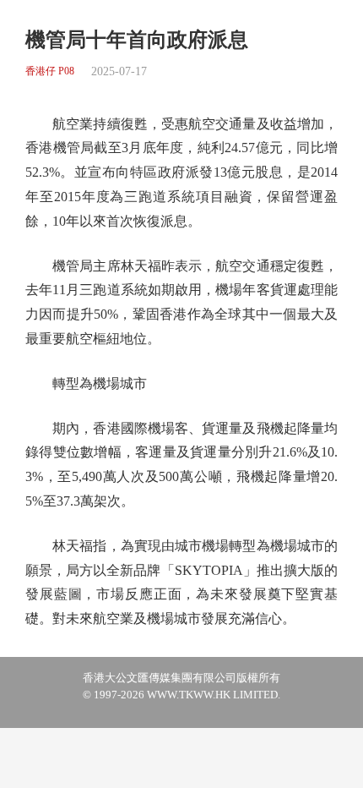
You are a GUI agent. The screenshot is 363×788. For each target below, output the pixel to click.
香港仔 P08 (49, 71)
